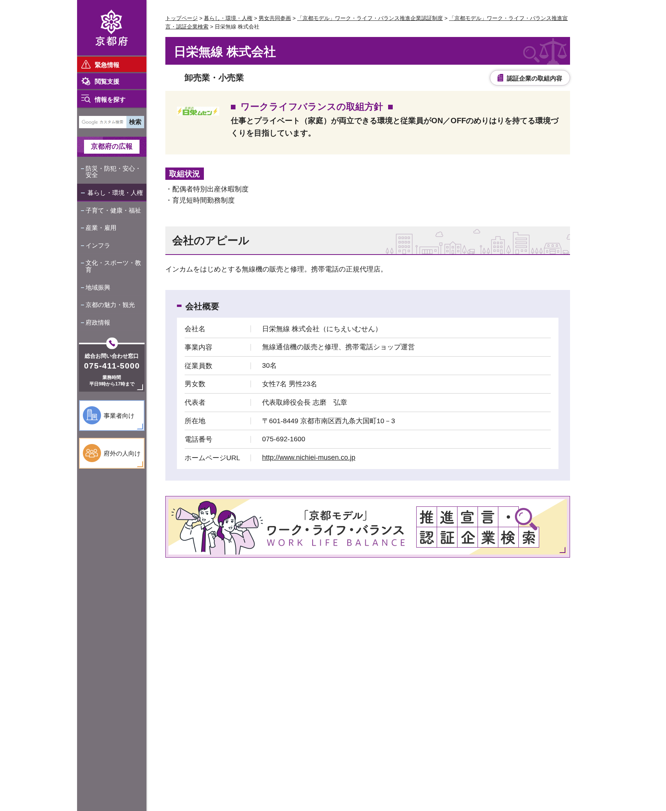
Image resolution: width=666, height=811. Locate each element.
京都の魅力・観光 (110, 305)
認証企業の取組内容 (534, 78)
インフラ (98, 245)
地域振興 (98, 287)
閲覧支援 (107, 81)
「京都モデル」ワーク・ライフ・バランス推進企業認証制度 (370, 18)
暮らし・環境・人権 (115, 192)
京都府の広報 (112, 146)
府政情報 (98, 322)
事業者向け (119, 415)
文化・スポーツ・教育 (113, 266)
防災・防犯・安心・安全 (113, 172)
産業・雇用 (101, 228)
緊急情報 (107, 65)
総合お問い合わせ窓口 (112, 356)
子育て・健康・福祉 (113, 210)
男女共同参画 (275, 18)
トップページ (181, 18)
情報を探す (110, 99)
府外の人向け (122, 453)
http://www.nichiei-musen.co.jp (308, 457)
